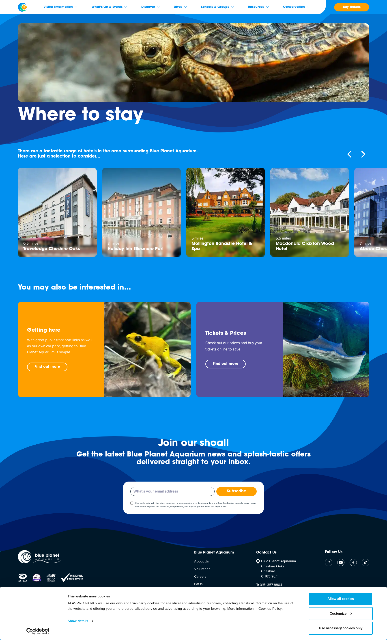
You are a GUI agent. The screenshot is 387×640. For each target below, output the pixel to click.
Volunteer (202, 569)
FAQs (198, 584)
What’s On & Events (107, 7)
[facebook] (353, 562)
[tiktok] (365, 562)
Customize (338, 613)
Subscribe (236, 491)
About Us (201, 561)
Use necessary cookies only (340, 628)
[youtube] (340, 562)
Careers (200, 576)
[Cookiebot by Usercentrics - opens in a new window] (38, 631)
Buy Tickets (352, 7)
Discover (148, 7)
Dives (178, 7)
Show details (78, 621)
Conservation (294, 7)
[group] (57, 212)
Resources (256, 7)
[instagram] (328, 562)
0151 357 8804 (269, 585)
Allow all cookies (340, 599)
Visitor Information (58, 7)
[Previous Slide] (349, 154)
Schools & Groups (215, 7)
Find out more (47, 367)
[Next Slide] (363, 154)
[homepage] (22, 7)
